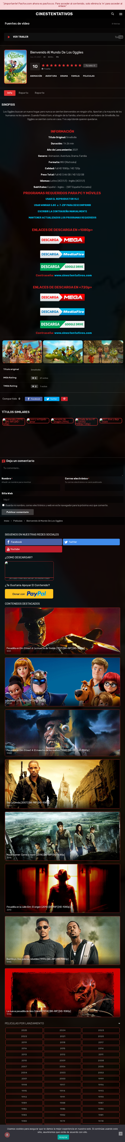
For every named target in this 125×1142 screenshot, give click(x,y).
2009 (62, 1060)
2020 (101, 1036)
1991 (62, 1097)
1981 (100, 1115)
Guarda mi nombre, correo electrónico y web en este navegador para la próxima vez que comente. (56, 505)
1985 (62, 1109)
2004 (24, 1072)
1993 (101, 1091)
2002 (101, 1072)
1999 (101, 1078)
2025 (24, 1030)
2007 (24, 1066)
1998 (24, 1084)
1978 (101, 1121)
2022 (24, 1036)
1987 (101, 1103)
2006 (62, 1066)
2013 (24, 1054)
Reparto (23, 93)
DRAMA (64, 76)
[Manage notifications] (7, 1134)
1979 (62, 1121)
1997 (62, 1084)
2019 (24, 1042)
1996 (101, 1084)
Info (9, 93)
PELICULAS (89, 76)
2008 (101, 1060)
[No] (121, 1134)
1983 (24, 1115)
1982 (62, 1115)
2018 (62, 1042)
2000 (62, 1078)
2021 (62, 1036)
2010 (24, 1060)
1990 (101, 1097)
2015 (62, 1048)
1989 (24, 1103)
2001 (24, 1078)
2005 (101, 1066)
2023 (101, 1030)
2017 (101, 1042)
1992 (24, 1097)
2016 (24, 1048)
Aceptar (63, 1137)
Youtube (15, 549)
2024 (63, 1030)
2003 (62, 1072)
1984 (101, 1109)
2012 (62, 1054)
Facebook (16, 542)
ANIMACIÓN (36, 76)
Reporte (39, 93)
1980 (24, 1121)
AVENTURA (51, 76)
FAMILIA (75, 76)
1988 (62, 1103)
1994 (62, 1091)
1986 (24, 1109)
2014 (101, 1048)
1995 (24, 1091)
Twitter (73, 542)
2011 (100, 1054)
